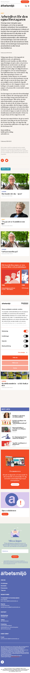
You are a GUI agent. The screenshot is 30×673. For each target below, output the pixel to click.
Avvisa (15, 368)
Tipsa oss (5, 514)
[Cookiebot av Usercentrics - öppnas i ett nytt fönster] (21, 304)
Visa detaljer (21, 352)
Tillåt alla (15, 357)
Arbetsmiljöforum (15, 656)
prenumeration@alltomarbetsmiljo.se (10, 638)
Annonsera (3, 585)
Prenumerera (25, 1)
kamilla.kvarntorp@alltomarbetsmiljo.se (10, 607)
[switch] (26, 336)
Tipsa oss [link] (3, 590)
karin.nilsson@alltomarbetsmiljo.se (9, 601)
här (14, 563)
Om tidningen (4, 583)
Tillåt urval (15, 362)
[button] (28, 5)
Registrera (15, 556)
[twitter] (6, 160)
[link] (2, 662)
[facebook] (2, 160)
